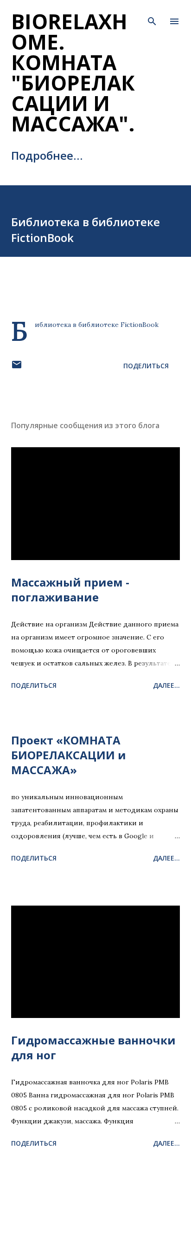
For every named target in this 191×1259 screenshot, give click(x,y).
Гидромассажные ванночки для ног (93, 1047)
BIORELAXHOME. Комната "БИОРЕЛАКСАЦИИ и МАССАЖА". (73, 72)
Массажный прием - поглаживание (70, 589)
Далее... (166, 685)
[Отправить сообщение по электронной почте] (16, 367)
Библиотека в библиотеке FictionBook (97, 324)
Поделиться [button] (146, 365)
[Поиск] (152, 16)
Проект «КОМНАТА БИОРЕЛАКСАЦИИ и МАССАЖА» (68, 754)
